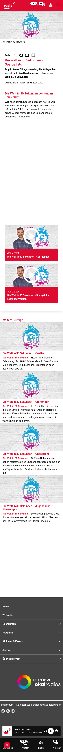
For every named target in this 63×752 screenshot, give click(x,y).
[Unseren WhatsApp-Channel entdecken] (3, 711)
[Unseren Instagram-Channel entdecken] (13, 711)
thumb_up (56, 731)
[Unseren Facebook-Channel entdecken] (8, 711)
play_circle (50, 731)
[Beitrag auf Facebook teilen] (21, 55)
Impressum (7, 704)
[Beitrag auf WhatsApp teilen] (15, 55)
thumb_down (45, 731)
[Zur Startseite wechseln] (9, 5)
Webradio (7, 615)
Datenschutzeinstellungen (47, 704)
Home (5, 606)
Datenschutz (23, 704)
